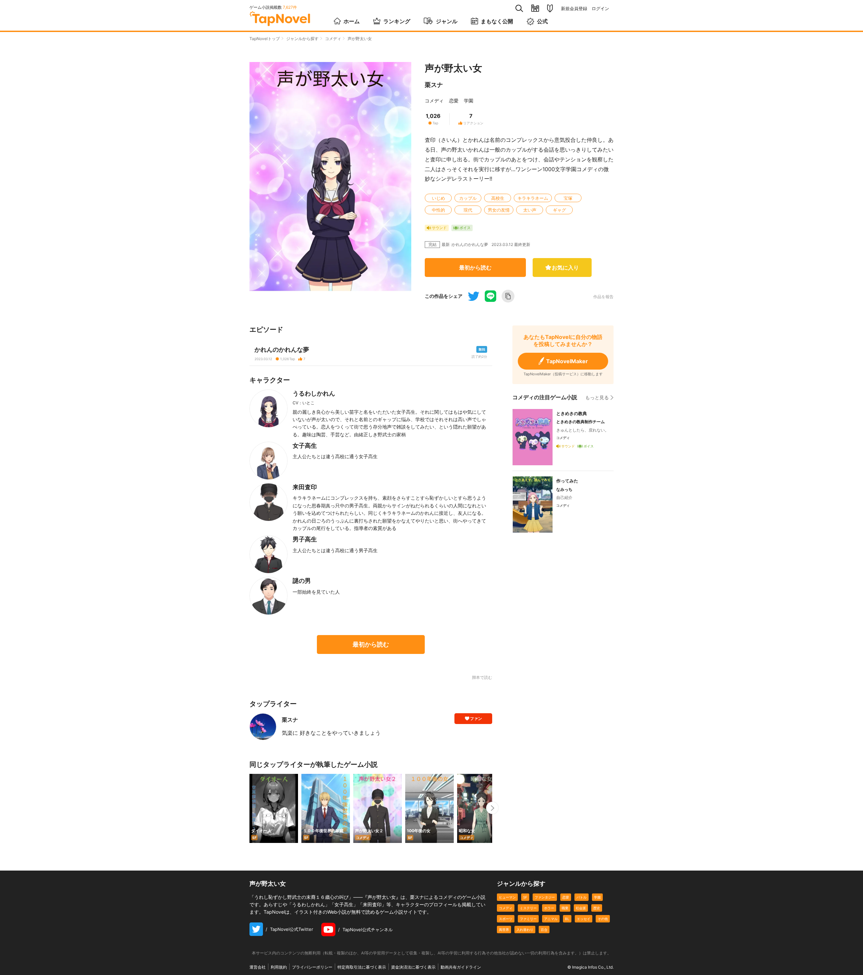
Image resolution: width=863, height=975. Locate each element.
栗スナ (434, 84)
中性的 (438, 210)
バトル (581, 897)
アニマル (551, 919)
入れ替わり (524, 929)
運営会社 (257, 967)
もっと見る (597, 397)
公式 (542, 21)
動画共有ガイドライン (461, 967)
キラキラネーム (532, 198)
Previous (249, 808)
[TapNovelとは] (550, 8)
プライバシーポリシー (312, 967)
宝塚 (568, 198)
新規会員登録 (574, 8)
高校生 (497, 198)
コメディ (333, 38)
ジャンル (446, 21)
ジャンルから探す (302, 38)
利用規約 (279, 967)
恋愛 (453, 100)
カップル (468, 198)
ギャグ (559, 210)
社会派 (581, 908)
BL (567, 919)
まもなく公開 (497, 21)
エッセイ (583, 919)
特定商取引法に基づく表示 (361, 967)
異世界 (504, 929)
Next (492, 808)
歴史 (596, 908)
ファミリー (528, 919)
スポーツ (505, 919)
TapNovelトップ (264, 38)
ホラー (549, 908)
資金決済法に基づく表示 (413, 967)
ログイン (600, 8)
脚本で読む (482, 677)
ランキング (396, 21)
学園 (468, 100)
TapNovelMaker (567, 361)
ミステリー (528, 908)
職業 (565, 908)
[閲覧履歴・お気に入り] (535, 8)
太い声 (529, 210)
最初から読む (475, 267)
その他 (603, 919)
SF (525, 897)
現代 (468, 210)
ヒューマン (507, 897)
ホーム (352, 21)
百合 (544, 929)
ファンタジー (545, 897)
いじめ (438, 198)
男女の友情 (499, 210)
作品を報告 (603, 297)
